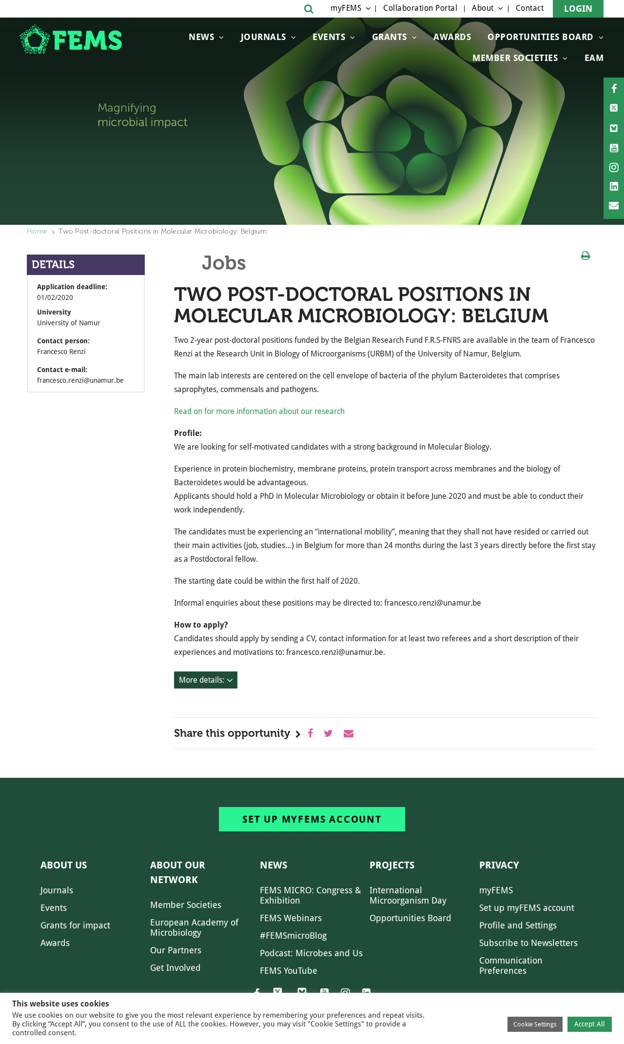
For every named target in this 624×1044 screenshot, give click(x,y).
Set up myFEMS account (312, 819)
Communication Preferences (511, 965)
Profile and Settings (518, 925)
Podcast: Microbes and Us (311, 953)
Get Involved (175, 968)
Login (578, 8)
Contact (530, 8)
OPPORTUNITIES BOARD (541, 37)
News (201, 37)
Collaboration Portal (420, 8)
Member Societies (515, 58)
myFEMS (346, 8)
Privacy (499, 865)
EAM (594, 58)
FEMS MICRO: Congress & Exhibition (310, 895)
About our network (177, 872)
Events (328, 37)
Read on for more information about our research (260, 411)
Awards (452, 37)
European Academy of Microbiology (194, 927)
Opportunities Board (410, 918)
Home (37, 231)
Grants (389, 37)
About (483, 8)
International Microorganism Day (408, 895)
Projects (392, 865)
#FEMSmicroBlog (293, 935)
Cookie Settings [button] (535, 1024)
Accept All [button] (589, 1024)
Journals (263, 37)
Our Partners (175, 950)
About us (63, 865)
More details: (201, 680)
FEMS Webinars (291, 918)
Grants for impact (75, 925)
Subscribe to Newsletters (528, 943)
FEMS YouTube (288, 970)
